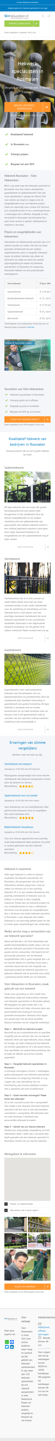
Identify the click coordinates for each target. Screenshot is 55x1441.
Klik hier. (31, 327)
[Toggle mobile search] (43, 16)
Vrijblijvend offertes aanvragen (43, 1331)
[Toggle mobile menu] (49, 16)
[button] (27, 1204)
